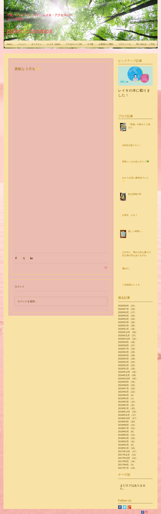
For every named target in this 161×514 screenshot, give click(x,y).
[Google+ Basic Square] (129, 507)
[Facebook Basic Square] (120, 507)
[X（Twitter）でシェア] (23, 258)
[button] (22, 44)
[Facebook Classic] (142, 512)
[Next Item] (147, 75)
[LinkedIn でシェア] (31, 258)
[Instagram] (146, 512)
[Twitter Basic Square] (124, 507)
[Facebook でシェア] (15, 258)
